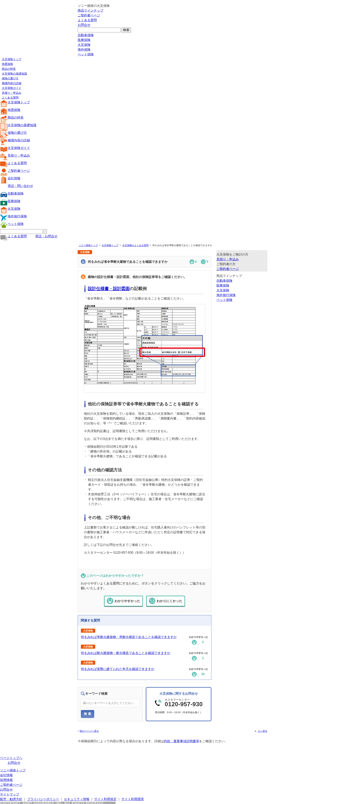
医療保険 (84, 40)
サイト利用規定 (105, 799)
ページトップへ (11, 758)
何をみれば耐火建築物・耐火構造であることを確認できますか (125, 653)
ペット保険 (86, 54)
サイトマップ (9, 794)
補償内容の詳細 (11, 83)
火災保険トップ (11, 59)
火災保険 (84, 44)
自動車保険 (86, 35)
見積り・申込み (11, 92)
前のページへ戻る (89, 731)
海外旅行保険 (17, 216)
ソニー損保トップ (88, 245)
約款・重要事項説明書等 (181, 741)
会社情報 (14, 178)
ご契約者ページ (89, 15)
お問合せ (84, 25)
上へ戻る (262, 731)
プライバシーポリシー (43, 799)
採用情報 (6, 780)
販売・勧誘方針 (11, 799)
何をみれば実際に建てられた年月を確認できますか (117, 669)
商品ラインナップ (90, 10)
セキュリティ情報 (76, 799)
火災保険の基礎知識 (14, 73)
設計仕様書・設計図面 (109, 288)
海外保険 (84, 49)
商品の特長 (9, 68)
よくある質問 (87, 20)
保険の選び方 (10, 78)
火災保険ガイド (11, 88)
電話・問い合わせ (20, 186)
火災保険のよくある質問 (135, 245)
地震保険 (7, 64)
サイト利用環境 (132, 799)
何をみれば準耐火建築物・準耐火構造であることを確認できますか (129, 637)
